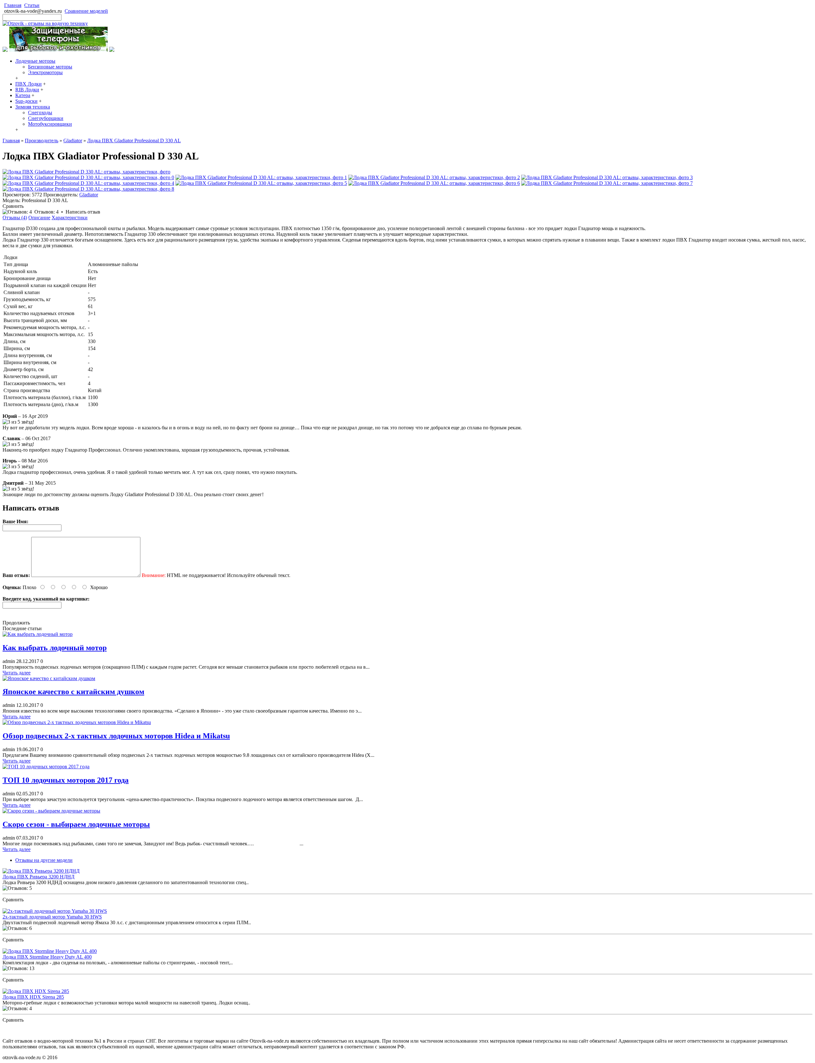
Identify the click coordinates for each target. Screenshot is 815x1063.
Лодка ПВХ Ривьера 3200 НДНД (38, 876)
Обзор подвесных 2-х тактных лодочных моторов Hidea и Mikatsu (116, 736)
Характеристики (70, 217)
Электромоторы (45, 72)
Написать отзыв (83, 212)
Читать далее (17, 672)
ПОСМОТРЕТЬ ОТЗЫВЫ (31, 905)
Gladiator (88, 194)
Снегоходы (40, 112)
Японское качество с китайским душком (73, 691)
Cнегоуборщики (45, 118)
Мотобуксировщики (50, 124)
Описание (39, 217)
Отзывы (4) (15, 217)
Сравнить (13, 206)
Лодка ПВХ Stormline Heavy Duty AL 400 (47, 957)
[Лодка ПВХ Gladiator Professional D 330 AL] (86, 171)
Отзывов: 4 (46, 212)
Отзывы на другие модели (44, 860)
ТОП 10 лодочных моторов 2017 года (66, 780)
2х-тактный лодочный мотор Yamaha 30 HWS (52, 916)
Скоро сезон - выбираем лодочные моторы (76, 824)
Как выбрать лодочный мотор (55, 648)
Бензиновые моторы (50, 66)
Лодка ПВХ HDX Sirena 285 (33, 997)
